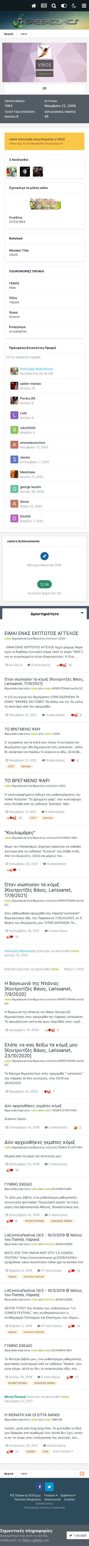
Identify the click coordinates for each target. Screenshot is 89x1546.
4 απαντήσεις (56, 863)
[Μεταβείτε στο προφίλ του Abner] (14, 504)
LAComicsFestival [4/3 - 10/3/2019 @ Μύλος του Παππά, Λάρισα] (43, 1237)
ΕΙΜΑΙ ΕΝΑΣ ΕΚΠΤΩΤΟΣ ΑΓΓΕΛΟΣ (42, 633)
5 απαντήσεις (58, 1215)
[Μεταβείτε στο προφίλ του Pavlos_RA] (14, 400)
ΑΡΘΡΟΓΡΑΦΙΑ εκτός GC (67, 688)
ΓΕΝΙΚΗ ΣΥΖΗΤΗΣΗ (64, 1110)
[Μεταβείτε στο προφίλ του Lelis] (14, 415)
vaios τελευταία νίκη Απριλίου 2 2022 (37, 139)
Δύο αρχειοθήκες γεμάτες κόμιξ (33, 1105)
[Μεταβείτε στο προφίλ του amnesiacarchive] (14, 445)
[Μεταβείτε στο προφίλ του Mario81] (25, 172)
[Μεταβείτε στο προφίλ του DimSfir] (14, 518)
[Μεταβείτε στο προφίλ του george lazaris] (14, 489)
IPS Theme (17, 1495)
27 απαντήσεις (51, 1270)
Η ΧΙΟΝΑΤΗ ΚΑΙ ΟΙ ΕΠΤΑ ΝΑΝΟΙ (32, 1415)
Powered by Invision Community (44, 1507)
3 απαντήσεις (55, 715)
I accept (79, 1535)
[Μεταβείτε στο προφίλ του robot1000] (14, 430)
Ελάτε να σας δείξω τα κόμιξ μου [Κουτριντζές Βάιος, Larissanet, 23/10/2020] (41, 1050)
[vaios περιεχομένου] (44, 88)
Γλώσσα (50, 1495)
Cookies (69, 1499)
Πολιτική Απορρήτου (27, 1499)
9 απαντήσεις (40, 665)
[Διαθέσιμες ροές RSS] (82, 1473)
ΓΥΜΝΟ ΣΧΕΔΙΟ (18, 1184)
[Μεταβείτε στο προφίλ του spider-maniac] (14, 386)
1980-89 (57, 1419)
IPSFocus (35, 1495)
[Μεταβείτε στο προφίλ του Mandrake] (14, 474)
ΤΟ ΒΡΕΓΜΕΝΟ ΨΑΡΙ (22, 729)
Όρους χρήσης (32, 1540)
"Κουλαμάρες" (20, 832)
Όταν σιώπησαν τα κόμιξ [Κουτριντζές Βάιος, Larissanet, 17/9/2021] (44, 681)
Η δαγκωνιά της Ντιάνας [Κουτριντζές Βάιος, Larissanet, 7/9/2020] (38, 989)
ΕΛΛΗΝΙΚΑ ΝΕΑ (67, 837)
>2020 (61, 638)
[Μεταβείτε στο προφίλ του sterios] (14, 459)
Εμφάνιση (67, 1495)
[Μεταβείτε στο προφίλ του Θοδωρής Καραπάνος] (12, 172)
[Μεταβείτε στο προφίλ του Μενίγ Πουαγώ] (38, 172)
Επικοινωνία (52, 1499)
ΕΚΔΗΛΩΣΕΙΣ (64, 1244)
